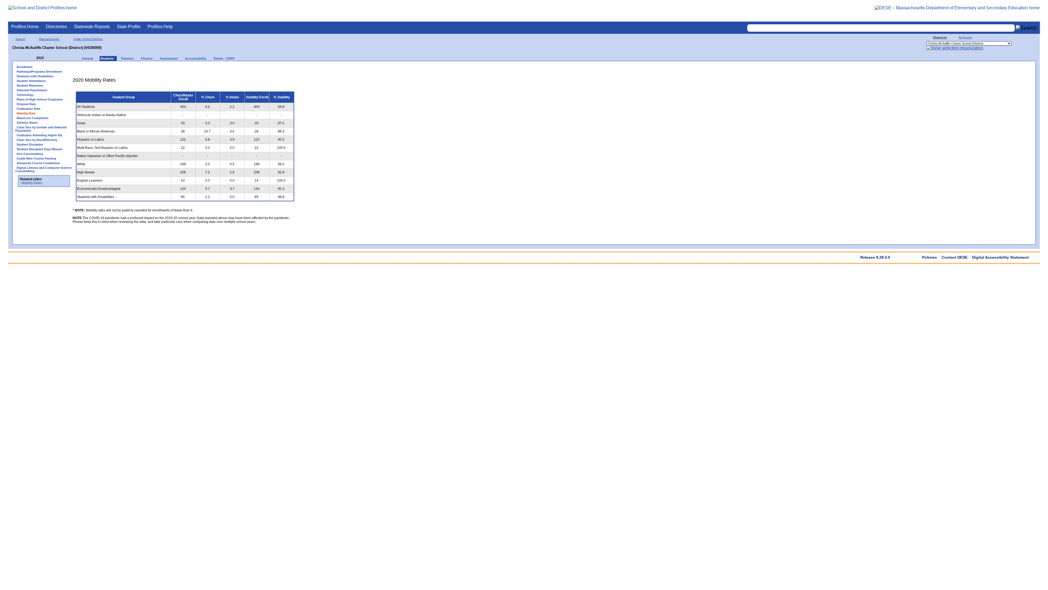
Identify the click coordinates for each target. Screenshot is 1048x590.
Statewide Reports (92, 26)
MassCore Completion (33, 118)
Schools (965, 38)
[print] (263, 68)
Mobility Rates (32, 183)
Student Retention (30, 85)
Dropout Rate (26, 104)
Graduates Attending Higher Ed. (40, 135)
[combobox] (881, 28)
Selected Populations (32, 90)
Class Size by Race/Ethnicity (37, 139)
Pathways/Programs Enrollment (39, 71)
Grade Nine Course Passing (36, 158)
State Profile (129, 26)
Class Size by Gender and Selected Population (41, 129)
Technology (25, 94)
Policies (929, 257)
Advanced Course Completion (38, 163)
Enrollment (24, 67)
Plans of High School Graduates (40, 99)
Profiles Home (25, 26)
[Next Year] (51, 58)
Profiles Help (160, 26)
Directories (56, 26)
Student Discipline (30, 144)
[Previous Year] (32, 58)
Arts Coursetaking (30, 153)
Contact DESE (954, 257)
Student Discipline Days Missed (39, 149)
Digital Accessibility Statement (1000, 257)
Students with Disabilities (35, 76)
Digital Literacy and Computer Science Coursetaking (43, 169)
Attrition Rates (27, 122)
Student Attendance (31, 80)
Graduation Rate (28, 108)
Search (20, 39)
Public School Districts (88, 39)
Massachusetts (49, 39)
